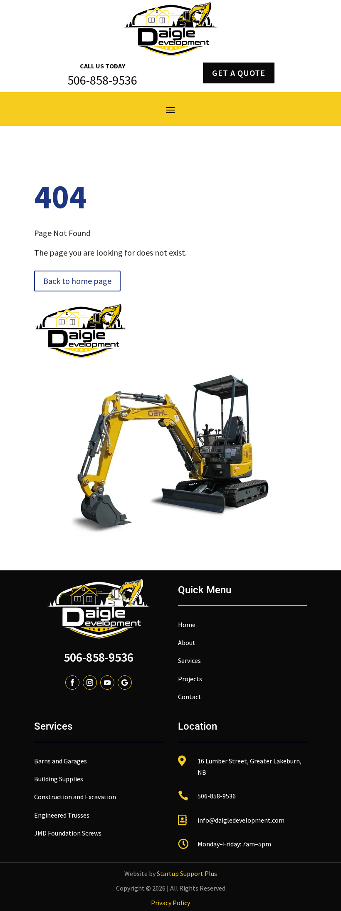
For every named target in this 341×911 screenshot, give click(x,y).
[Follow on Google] (125, 682)
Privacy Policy (170, 902)
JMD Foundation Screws (67, 833)
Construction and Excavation (75, 797)
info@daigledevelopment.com (241, 820)
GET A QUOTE (238, 73)
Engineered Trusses (61, 815)
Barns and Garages (60, 761)
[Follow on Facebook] (72, 682)
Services (189, 660)
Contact (189, 697)
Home (186, 624)
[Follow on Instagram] (90, 682)
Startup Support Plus (187, 873)
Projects (190, 679)
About (186, 642)
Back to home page (77, 281)
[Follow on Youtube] (107, 682)
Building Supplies (58, 779)
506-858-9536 (98, 657)
